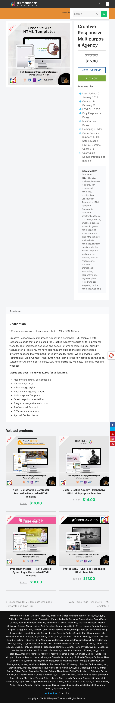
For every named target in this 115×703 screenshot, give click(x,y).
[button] (107, 4)
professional (87, 268)
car (92, 184)
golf (94, 229)
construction (88, 195)
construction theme (91, 216)
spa (94, 281)
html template (93, 236)
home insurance (89, 233)
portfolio (86, 264)
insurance (86, 243)
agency (91, 178)
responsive (87, 271)
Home (63, 12)
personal (95, 257)
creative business (90, 223)
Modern (94, 250)
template (86, 285)
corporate (86, 219)
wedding (96, 288)
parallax (85, 257)
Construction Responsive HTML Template (90, 202)
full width (86, 226)
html (84, 236)
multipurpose (88, 254)
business (86, 181)
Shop (70, 12)
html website (88, 240)
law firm (96, 243)
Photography (88, 261)
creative (96, 219)
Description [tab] (15, 311)
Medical (94, 247)
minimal (85, 250)
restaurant (87, 281)
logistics (86, 247)
